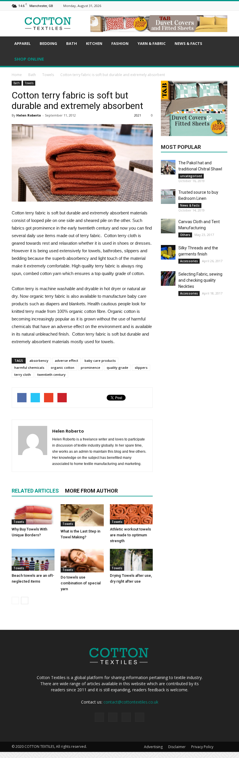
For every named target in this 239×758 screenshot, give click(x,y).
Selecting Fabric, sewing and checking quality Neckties (200, 280)
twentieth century (51, 374)
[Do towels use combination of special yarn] (82, 560)
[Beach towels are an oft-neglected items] (33, 560)
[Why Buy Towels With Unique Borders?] (33, 514)
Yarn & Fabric (152, 43)
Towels (29, 83)
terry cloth (22, 374)
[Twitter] (224, 5)
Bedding (48, 43)
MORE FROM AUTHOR (91, 491)
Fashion (120, 43)
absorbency (38, 360)
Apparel (22, 43)
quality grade (117, 367)
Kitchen (94, 43)
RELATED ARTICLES (35, 491)
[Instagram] (209, 5)
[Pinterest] (217, 5)
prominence (90, 367)
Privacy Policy (202, 746)
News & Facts (188, 43)
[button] (220, 52)
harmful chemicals (29, 367)
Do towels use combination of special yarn (81, 583)
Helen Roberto (28, 115)
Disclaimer (177, 746)
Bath (71, 43)
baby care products (100, 360)
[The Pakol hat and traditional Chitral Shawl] (168, 167)
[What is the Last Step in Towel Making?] (82, 515)
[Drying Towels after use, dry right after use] (131, 560)
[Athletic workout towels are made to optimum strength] (131, 514)
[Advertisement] (200, 346)
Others (185, 235)
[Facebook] (202, 5)
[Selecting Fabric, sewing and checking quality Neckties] (168, 278)
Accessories (189, 261)
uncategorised (191, 176)
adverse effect (66, 360)
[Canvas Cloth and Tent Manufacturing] (168, 226)
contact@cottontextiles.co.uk (130, 702)
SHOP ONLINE (29, 59)
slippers (141, 367)
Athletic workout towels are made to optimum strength (130, 535)
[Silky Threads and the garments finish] (168, 252)
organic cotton (62, 367)
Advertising (153, 746)
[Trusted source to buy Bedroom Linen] (168, 196)
